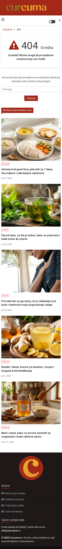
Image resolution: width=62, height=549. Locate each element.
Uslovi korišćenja (13, 511)
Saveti (5, 230)
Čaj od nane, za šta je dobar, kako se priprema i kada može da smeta (30, 237)
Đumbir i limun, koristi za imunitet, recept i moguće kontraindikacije (27, 368)
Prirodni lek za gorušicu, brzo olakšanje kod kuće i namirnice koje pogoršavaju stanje (28, 303)
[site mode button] (52, 21)
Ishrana (5, 164)
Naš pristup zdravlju (15, 493)
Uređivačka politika (14, 505)
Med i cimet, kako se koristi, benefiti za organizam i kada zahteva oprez (25, 434)
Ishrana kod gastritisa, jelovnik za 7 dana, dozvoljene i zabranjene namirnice (27, 171)
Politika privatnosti (14, 499)
